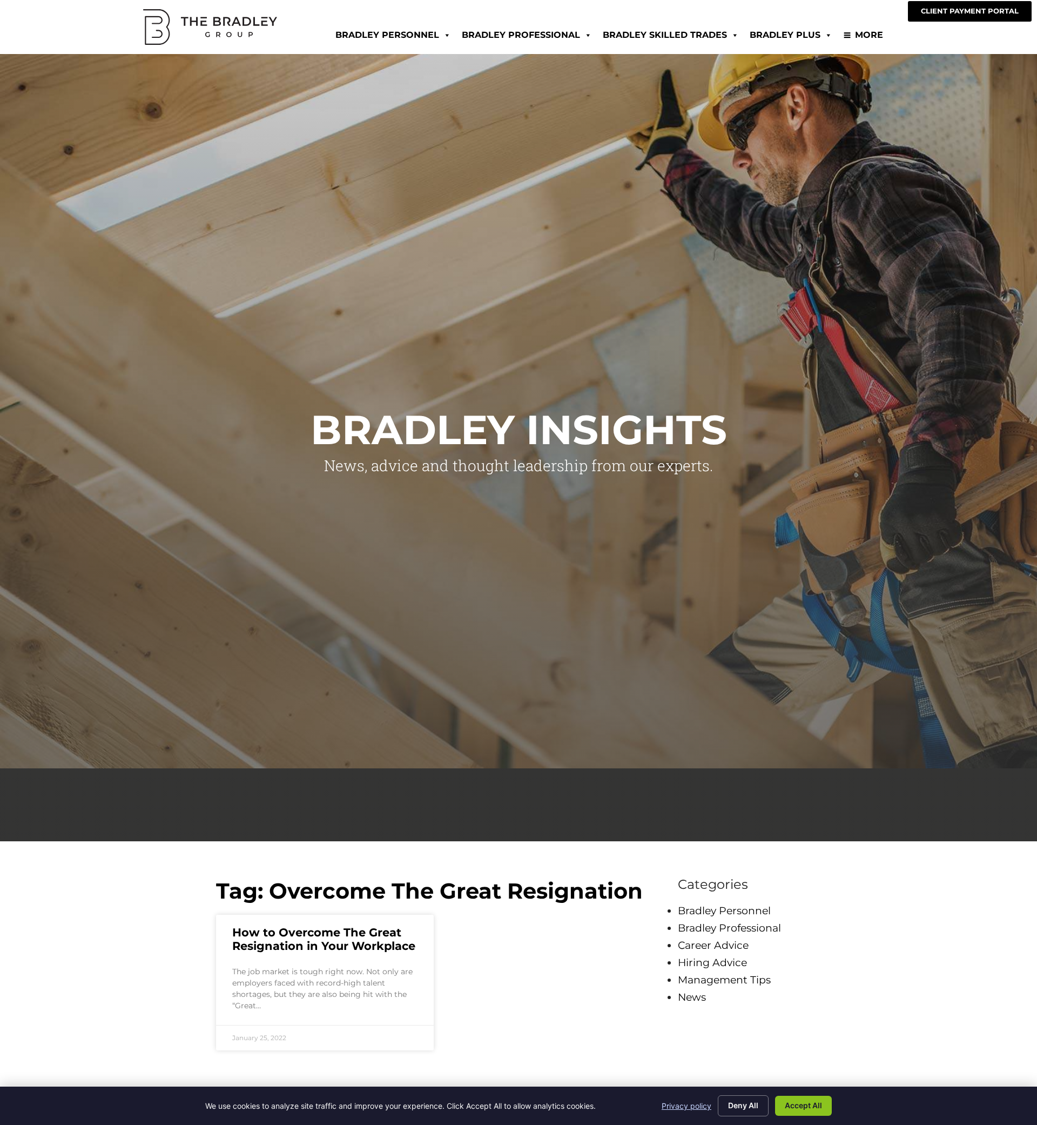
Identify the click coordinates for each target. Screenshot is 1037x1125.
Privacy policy (686, 1105)
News (692, 996)
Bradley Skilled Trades (665, 35)
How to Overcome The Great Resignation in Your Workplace (323, 939)
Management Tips (724, 979)
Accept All (803, 1105)
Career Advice (713, 945)
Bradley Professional (521, 35)
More (869, 35)
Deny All (743, 1105)
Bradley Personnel (387, 35)
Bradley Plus (785, 35)
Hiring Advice (712, 962)
